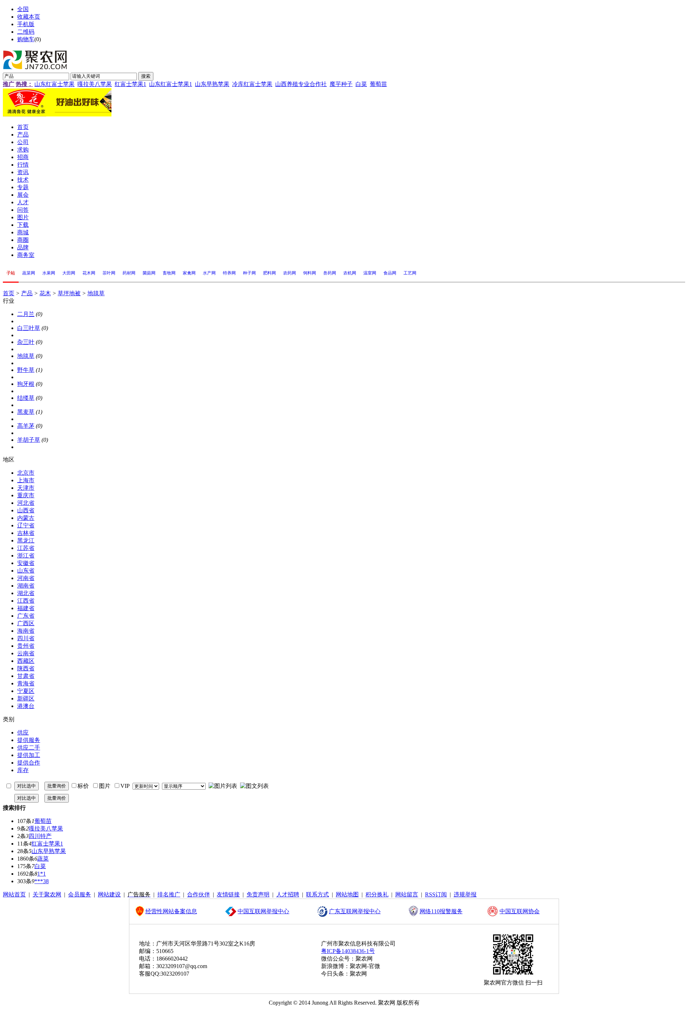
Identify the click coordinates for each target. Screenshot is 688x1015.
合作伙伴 (198, 894)
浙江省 (25, 555)
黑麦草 (25, 412)
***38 (41, 881)
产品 (27, 293)
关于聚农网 (47, 894)
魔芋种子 (341, 84)
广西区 (25, 623)
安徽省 (25, 563)
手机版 (25, 24)
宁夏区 (25, 691)
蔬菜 (43, 859)
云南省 (25, 653)
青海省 (25, 683)
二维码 (25, 32)
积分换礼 (377, 894)
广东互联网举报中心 (355, 911)
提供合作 (28, 763)
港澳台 (25, 706)
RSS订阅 (436, 894)
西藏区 (25, 661)
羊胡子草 (28, 440)
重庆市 (25, 495)
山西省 (25, 510)
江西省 (25, 601)
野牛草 (25, 370)
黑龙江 (25, 540)
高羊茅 (25, 426)
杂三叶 (25, 342)
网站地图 (347, 894)
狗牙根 (25, 384)
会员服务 (79, 894)
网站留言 (406, 894)
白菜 (361, 84)
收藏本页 (28, 17)
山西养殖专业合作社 (301, 84)
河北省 (25, 503)
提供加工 (28, 755)
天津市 (25, 488)
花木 (45, 293)
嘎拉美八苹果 (94, 84)
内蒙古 (25, 518)
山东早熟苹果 (212, 84)
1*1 (41, 874)
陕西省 (25, 668)
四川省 (25, 638)
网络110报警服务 (441, 911)
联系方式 (317, 894)
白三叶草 (28, 328)
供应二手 (28, 748)
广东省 (25, 616)
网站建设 (109, 894)
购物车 (25, 39)
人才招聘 (287, 894)
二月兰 (25, 314)
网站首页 (14, 894)
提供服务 (28, 740)
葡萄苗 (378, 84)
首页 (8, 293)
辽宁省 (25, 525)
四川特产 (40, 836)
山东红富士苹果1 (170, 84)
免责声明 (258, 894)
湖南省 (25, 586)
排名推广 (168, 894)
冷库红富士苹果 (252, 84)
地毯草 (96, 293)
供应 (23, 732)
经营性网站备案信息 (171, 911)
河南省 (25, 578)
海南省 (25, 631)
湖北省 (25, 593)
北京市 (25, 473)
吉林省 (25, 533)
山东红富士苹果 (54, 84)
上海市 (25, 480)
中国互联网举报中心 (263, 911)
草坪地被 (69, 293)
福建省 (25, 608)
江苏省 (25, 548)
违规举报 (465, 894)
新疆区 (25, 698)
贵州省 (25, 646)
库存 (23, 770)
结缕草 (25, 398)
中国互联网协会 (520, 911)
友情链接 (228, 894)
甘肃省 (25, 676)
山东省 (25, 571)
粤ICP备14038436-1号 (348, 951)
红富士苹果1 (130, 84)
